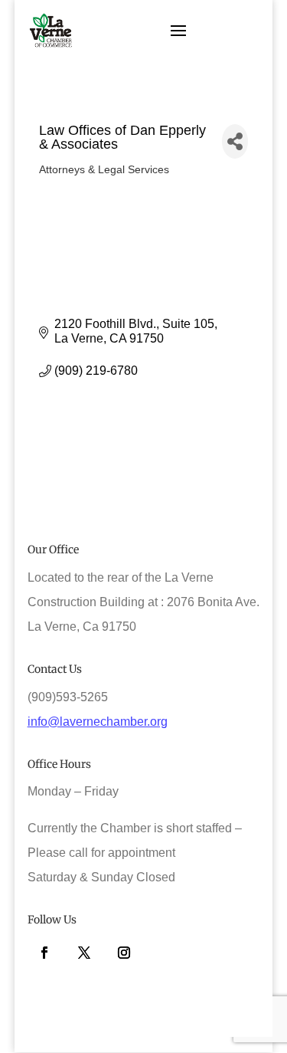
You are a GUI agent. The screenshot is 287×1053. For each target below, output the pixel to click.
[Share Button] (235, 141)
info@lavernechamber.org (98, 721)
